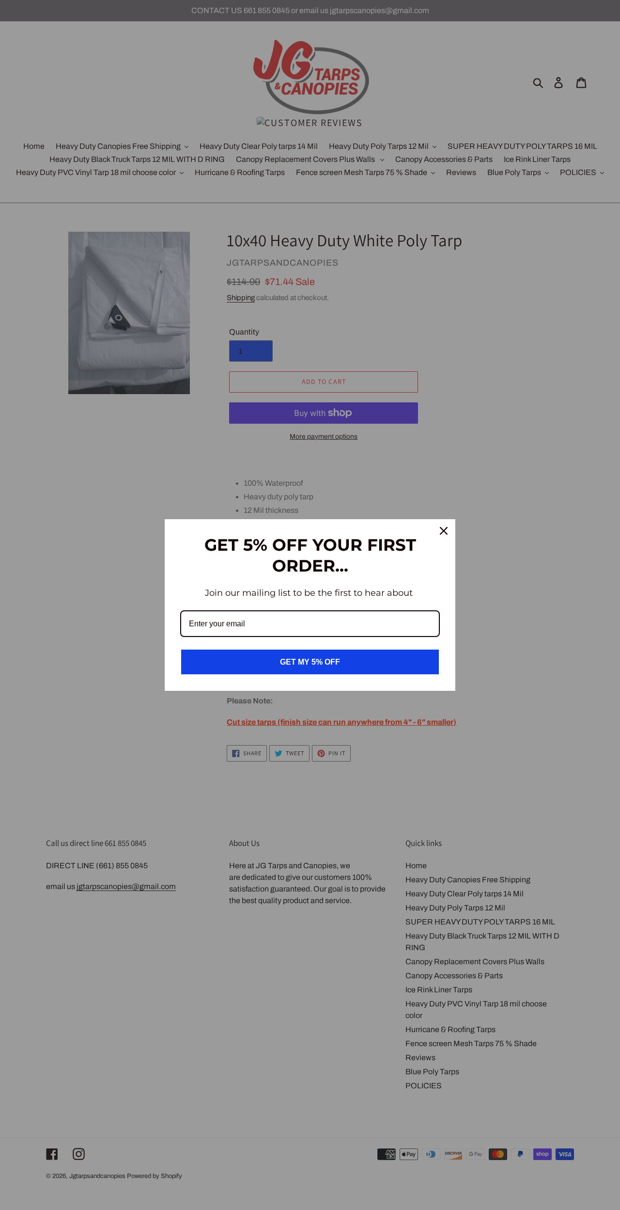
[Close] (443, 530)
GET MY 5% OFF (310, 662)
